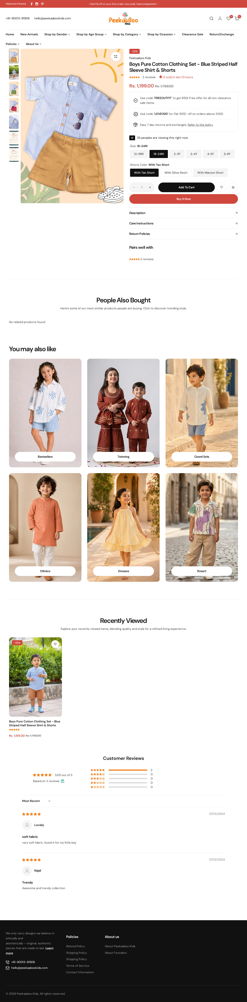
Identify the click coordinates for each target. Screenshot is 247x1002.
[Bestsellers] (45, 413)
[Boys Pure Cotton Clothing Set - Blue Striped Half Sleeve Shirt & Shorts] (35, 677)
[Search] (211, 18)
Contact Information (80, 972)
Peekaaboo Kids (140, 58)
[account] (220, 18)
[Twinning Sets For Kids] (123, 413)
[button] (89, 3)
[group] (72, 126)
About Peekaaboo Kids (120, 946)
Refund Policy (75, 946)
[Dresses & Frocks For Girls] (123, 527)
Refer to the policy (200, 125)
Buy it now (184, 199)
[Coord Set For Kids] (202, 413)
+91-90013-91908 (23, 962)
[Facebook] (31, 4)
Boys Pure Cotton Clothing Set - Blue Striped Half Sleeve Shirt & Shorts (34, 723)
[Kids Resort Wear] (202, 527)
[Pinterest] (42, 4)
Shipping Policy (76, 953)
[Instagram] (36, 4)
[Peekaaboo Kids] (123, 18)
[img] (31, 814)
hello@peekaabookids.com (29, 968)
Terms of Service (77, 966)
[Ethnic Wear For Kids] (45, 527)
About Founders (116, 953)
